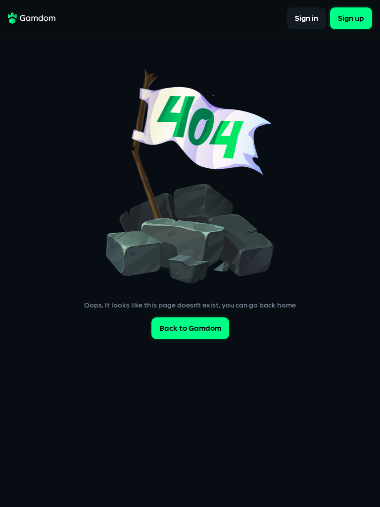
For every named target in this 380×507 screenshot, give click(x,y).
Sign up (351, 18)
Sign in (306, 18)
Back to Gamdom (190, 328)
